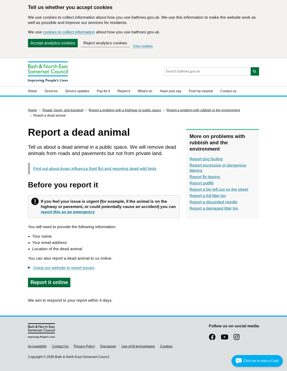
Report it (123, 91)
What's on (145, 91)
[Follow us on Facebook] (212, 338)
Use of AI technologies (138, 346)
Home (32, 91)
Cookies (166, 346)
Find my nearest (201, 91)
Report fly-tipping (205, 177)
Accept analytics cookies (52, 43)
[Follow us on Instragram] (237, 338)
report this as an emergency (68, 212)
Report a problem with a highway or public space (125, 110)
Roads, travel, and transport (62, 110)
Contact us (228, 91)
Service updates (77, 91)
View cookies (143, 46)
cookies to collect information (69, 32)
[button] (257, 361)
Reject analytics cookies (105, 43)
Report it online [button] (49, 282)
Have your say (170, 91)
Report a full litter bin (208, 195)
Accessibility (37, 346)
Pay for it (103, 91)
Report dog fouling (206, 159)
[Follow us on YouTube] (224, 338)
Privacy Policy (84, 346)
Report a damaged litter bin (214, 208)
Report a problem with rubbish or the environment (203, 110)
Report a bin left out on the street (219, 189)
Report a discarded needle (213, 202)
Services (51, 91)
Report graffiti (201, 183)
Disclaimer (108, 346)
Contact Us (60, 346)
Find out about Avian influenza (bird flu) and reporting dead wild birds (95, 168)
